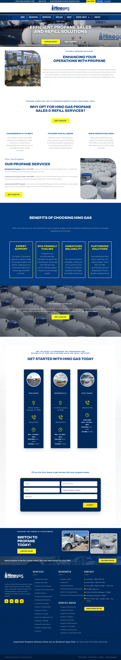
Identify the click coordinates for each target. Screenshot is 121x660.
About (69, 17)
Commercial (46, 17)
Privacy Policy (82, 657)
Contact (97, 17)
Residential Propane (13, 169)
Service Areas (81, 17)
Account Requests (110, 657)
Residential (33, 17)
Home (23, 17)
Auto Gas (59, 17)
